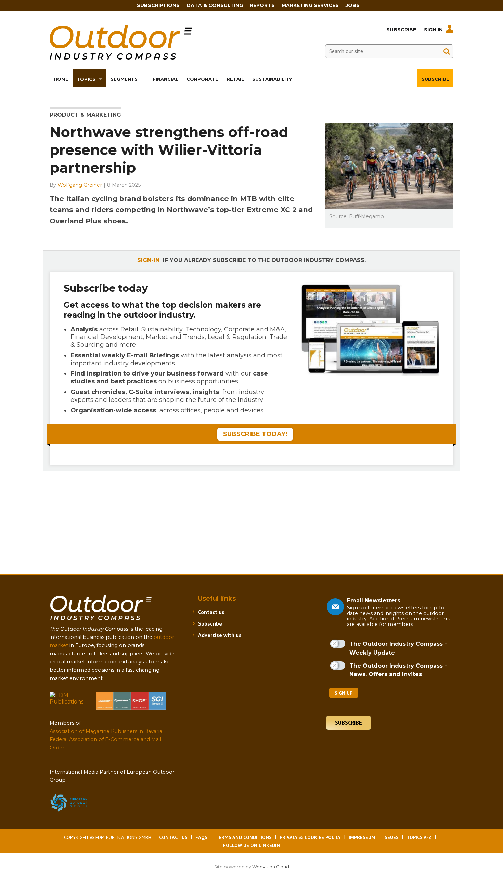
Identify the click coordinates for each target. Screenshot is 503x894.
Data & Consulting (214, 5)
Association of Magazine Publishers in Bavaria (106, 731)
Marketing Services (310, 5)
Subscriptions (158, 5)
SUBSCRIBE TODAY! (255, 434)
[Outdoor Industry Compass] (121, 57)
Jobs (353, 5)
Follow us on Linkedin (251, 845)
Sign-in (148, 260)
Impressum (362, 837)
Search (446, 51)
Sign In (433, 29)
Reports (262, 5)
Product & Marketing (85, 114)
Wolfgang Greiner (79, 185)
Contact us (211, 611)
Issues (391, 837)
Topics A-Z (419, 837)
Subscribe (401, 29)
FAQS (201, 837)
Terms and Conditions (243, 837)
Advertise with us (220, 635)
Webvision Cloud (270, 866)
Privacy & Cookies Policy (310, 837)
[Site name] (101, 621)
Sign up (343, 693)
